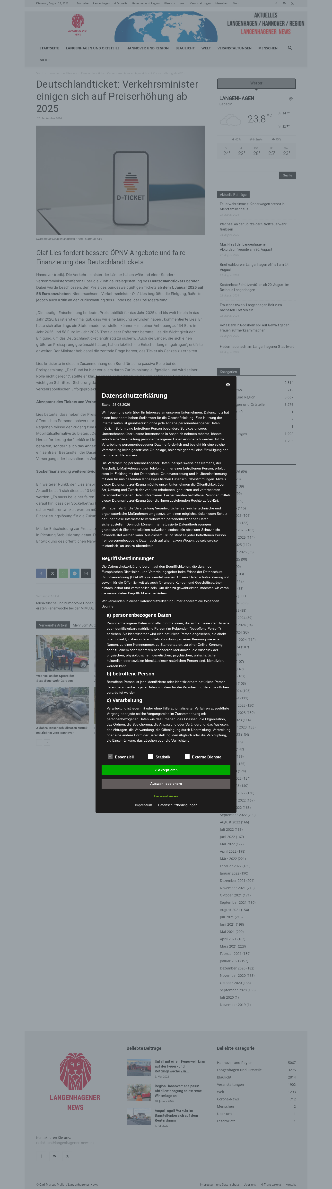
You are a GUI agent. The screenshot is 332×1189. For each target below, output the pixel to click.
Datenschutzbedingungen (177, 805)
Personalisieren (166, 796)
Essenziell (124, 757)
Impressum (143, 805)
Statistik (163, 757)
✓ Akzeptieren (166, 770)
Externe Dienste (206, 757)
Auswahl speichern (166, 783)
